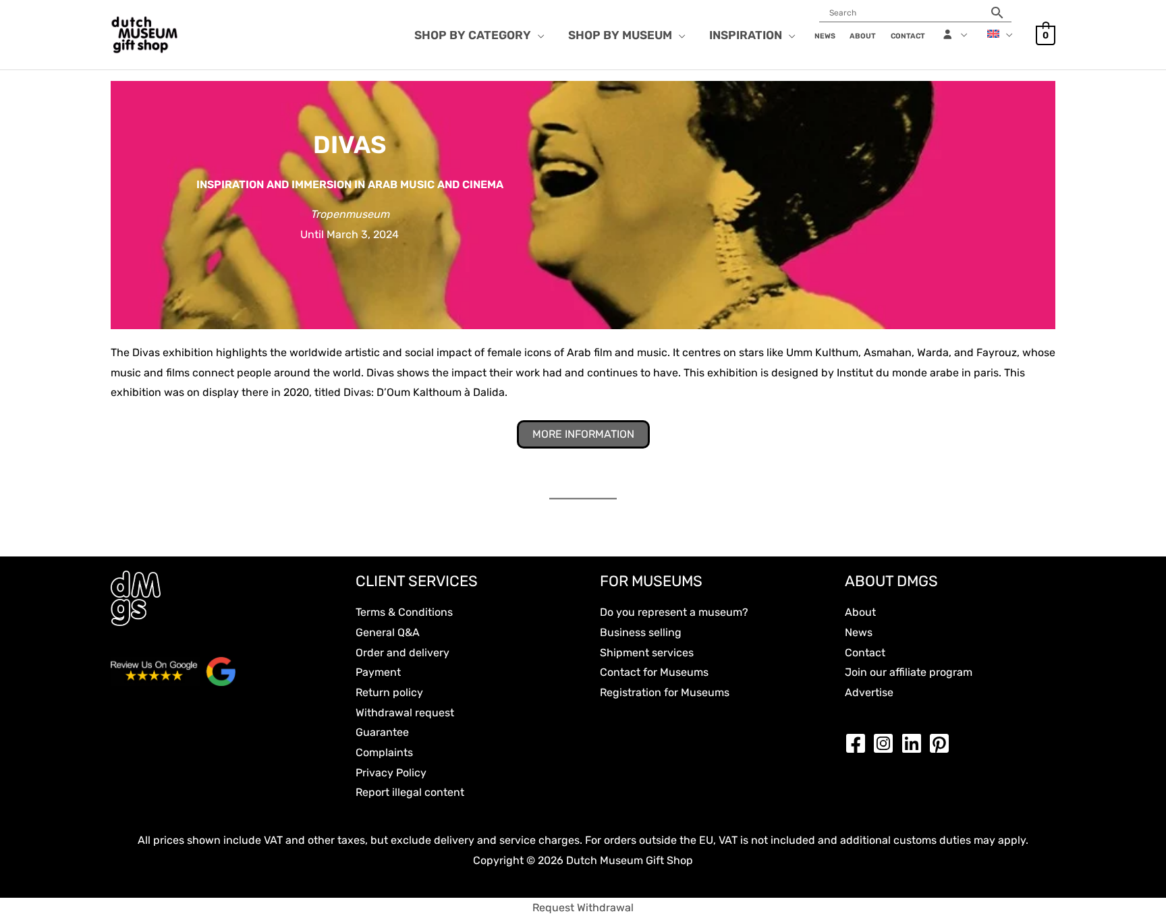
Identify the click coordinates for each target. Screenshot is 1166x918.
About (860, 612)
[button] (538, 35)
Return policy (389, 692)
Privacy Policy (391, 772)
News (858, 632)
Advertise (869, 692)
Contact (865, 652)
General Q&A (388, 632)
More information (583, 434)
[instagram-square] (886, 743)
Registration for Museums (664, 692)
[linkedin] (915, 743)
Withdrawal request (405, 712)
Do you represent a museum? (674, 612)
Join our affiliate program (908, 672)
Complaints (384, 752)
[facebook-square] (859, 743)
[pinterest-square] (942, 743)
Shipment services (647, 652)
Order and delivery (402, 652)
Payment (378, 672)
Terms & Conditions (404, 612)
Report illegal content (410, 792)
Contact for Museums (654, 672)
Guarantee (382, 732)
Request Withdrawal (583, 907)
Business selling (641, 632)
